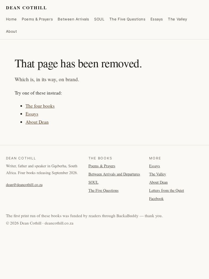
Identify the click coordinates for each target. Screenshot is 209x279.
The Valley (177, 19)
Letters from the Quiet (166, 190)
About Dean (37, 122)
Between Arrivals (73, 19)
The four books (40, 106)
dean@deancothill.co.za (24, 184)
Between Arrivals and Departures (114, 174)
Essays (156, 19)
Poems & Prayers (37, 19)
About (11, 31)
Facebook (156, 198)
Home (11, 19)
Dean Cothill (26, 7)
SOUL (99, 19)
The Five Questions (127, 19)
